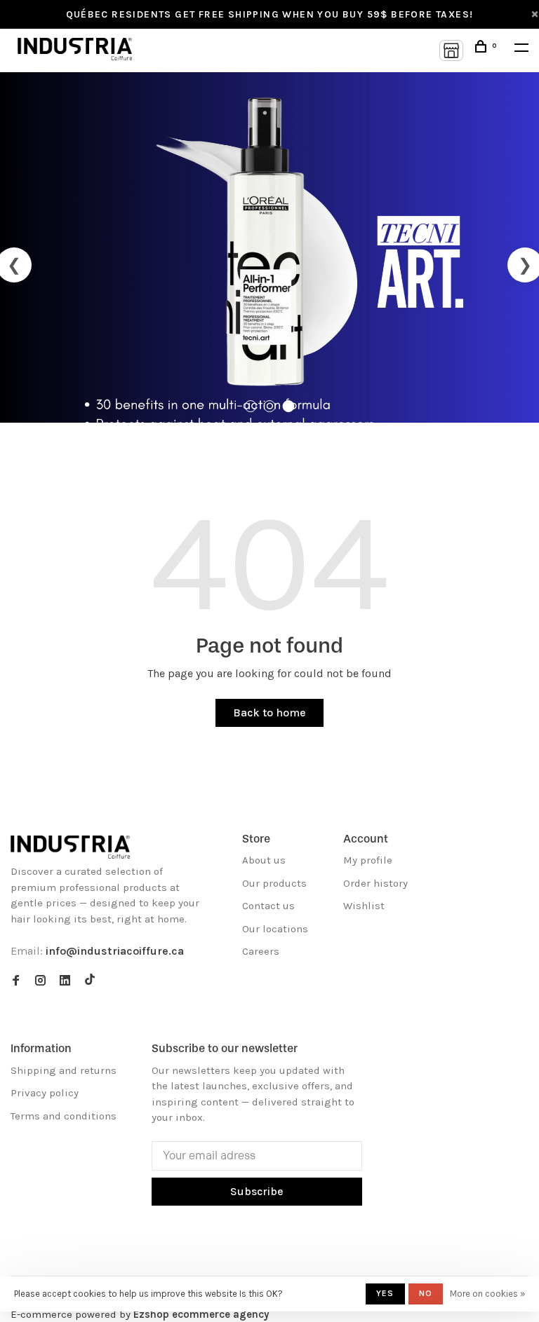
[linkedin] (65, 981)
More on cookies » (487, 1293)
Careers (260, 951)
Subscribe (257, 1191)
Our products (274, 883)
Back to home (269, 712)
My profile (367, 860)
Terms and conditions (64, 1116)
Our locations (275, 928)
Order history (375, 883)
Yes (385, 1293)
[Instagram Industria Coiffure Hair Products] (40, 981)
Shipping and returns (64, 1070)
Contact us (268, 905)
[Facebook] (16, 981)
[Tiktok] (89, 981)
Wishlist (364, 905)
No (425, 1293)
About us (264, 860)
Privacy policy (45, 1092)
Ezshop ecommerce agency (201, 1314)
